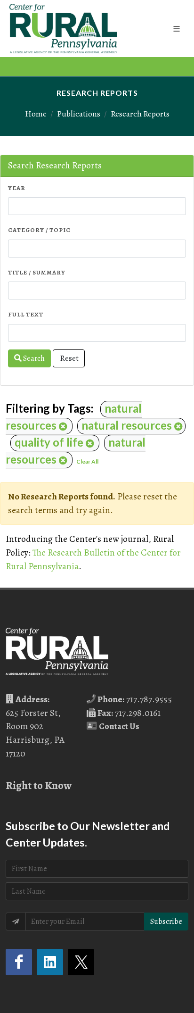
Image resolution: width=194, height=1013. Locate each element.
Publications (78, 113)
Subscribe (166, 921)
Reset (69, 358)
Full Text (25, 314)
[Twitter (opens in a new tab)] (81, 962)
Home (36, 113)
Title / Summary (36, 272)
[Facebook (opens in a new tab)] (19, 962)
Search (33, 358)
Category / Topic (39, 230)
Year (16, 188)
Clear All (87, 461)
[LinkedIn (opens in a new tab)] (50, 962)
